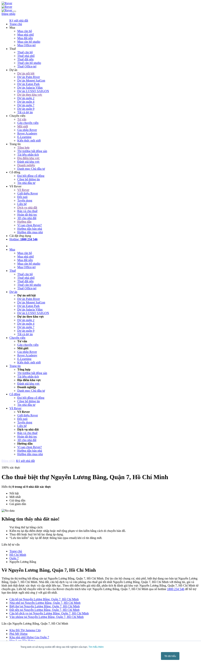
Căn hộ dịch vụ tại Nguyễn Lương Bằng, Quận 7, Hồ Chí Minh (49, 613)
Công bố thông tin (28, 179)
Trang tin (15, 366)
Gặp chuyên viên (27, 122)
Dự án (13, 291)
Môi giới (22, 126)
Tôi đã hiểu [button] (170, 656)
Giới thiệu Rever (27, 193)
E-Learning (24, 137)
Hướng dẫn (24, 221)
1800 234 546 (175, 589)
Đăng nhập (8, 13)
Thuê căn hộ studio (29, 63)
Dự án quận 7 (25, 105)
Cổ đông (14, 394)
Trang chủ (15, 551)
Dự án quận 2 (25, 98)
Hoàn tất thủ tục (27, 214)
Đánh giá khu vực (28, 161)
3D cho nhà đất (26, 218)
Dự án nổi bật (25, 73)
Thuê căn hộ (25, 52)
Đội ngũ (22, 197)
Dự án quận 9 (25, 108)
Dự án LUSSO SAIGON (33, 91)
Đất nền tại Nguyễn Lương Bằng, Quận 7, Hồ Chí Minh (44, 609)
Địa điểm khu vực (28, 158)
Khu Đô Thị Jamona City (25, 630)
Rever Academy (27, 133)
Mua (12, 249)
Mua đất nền (25, 38)
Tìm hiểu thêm (96, 646)
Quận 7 (14, 558)
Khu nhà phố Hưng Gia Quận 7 (29, 637)
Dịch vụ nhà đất (27, 207)
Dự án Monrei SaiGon (31, 80)
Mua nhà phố (25, 34)
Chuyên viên (17, 337)
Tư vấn (21, 119)
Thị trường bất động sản (32, 151)
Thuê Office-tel (26, 66)
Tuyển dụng (24, 200)
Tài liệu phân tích (28, 154)
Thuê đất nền (25, 59)
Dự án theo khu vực (29, 94)
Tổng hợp (23, 147)
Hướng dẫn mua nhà (30, 232)
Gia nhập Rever (27, 130)
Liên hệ (22, 204)
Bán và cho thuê (27, 211)
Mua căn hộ (24, 31)
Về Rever (23, 190)
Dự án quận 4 (25, 101)
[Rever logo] (7, 3)
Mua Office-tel (26, 45)
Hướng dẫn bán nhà (29, 228)
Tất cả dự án (25, 112)
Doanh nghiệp (26, 165)
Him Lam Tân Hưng (22, 640)
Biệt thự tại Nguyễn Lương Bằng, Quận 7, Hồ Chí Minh (44, 606)
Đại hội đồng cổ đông (30, 175)
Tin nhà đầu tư (26, 182)
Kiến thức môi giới (29, 140)
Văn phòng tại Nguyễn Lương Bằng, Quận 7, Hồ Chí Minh (46, 617)
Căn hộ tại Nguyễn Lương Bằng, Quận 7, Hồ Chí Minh (44, 599)
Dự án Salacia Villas (30, 87)
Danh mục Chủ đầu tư (31, 168)
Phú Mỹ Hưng (18, 633)
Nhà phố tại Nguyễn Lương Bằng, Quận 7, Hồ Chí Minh (44, 602)
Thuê (12, 270)
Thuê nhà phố (26, 55)
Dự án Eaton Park (28, 84)
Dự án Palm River (28, 77)
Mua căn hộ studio (28, 41)
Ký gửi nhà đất (18, 20)
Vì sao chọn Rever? (29, 225)
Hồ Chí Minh (17, 554)
